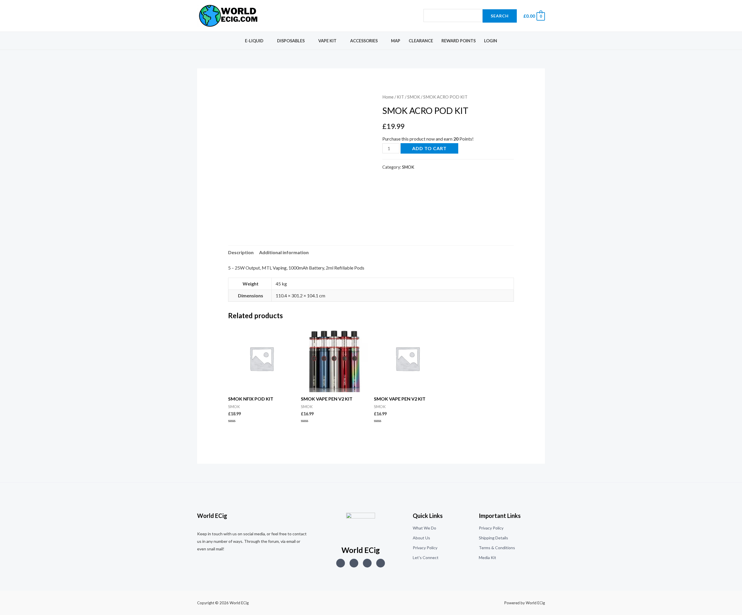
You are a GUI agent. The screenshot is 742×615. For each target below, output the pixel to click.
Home (388, 96)
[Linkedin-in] (367, 563)
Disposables (291, 40)
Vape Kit (327, 40)
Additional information (284, 252)
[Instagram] (340, 563)
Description (241, 252)
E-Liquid (254, 40)
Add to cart (429, 148)
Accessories (364, 40)
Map (395, 40)
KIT (400, 96)
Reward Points (458, 40)
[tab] (241, 252)
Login (490, 40)
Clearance (421, 40)
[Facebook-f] (380, 563)
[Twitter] (354, 563)
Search (500, 15)
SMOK (413, 96)
